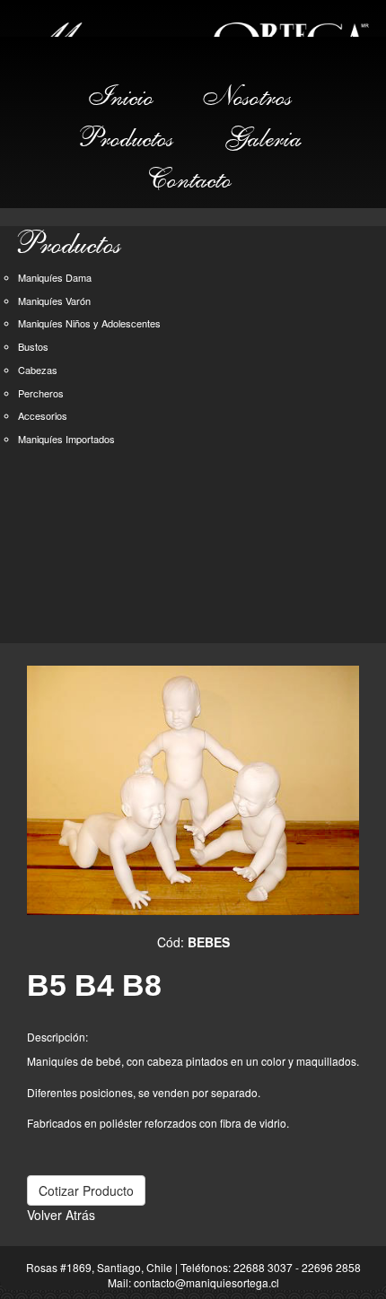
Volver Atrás (61, 1215)
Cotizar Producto (86, 1190)
